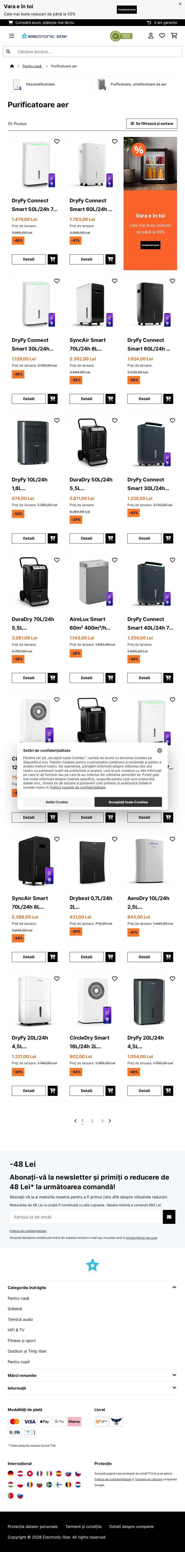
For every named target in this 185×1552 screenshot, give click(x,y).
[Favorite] (162, 36)
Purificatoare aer (64, 66)
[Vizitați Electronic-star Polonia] (20, 1485)
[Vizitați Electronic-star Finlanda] (59, 1485)
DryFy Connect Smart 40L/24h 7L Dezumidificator (149, 624)
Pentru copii (19, 1361)
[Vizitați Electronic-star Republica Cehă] (78, 1473)
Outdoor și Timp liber (27, 1351)
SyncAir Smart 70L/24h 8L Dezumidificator (89, 345)
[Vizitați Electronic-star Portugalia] (10, 1496)
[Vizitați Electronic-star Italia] (49, 1473)
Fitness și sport (22, 1340)
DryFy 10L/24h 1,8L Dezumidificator (32, 484)
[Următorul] (109, 1120)
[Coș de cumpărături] (174, 36)
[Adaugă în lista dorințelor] (56, 141)
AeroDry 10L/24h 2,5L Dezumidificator (148, 903)
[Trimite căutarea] (8, 51)
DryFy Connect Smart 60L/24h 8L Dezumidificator (92, 205)
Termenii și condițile (83, 1526)
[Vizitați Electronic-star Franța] (39, 1473)
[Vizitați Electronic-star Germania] (10, 1473)
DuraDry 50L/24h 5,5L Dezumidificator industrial (91, 484)
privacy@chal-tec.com (141, 1237)
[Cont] (150, 36)
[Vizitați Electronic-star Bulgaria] (39, 1485)
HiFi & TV (16, 1330)
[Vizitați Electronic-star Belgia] (68, 1485)
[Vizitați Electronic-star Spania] (59, 1473)
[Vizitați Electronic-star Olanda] (78, 1485)
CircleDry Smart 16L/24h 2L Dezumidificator (89, 1043)
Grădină (15, 1308)
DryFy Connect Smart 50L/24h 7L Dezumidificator (34, 205)
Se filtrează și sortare (154, 123)
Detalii (28, 259)
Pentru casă (32, 66)
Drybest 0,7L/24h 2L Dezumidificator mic (91, 903)
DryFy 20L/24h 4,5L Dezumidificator (32, 1043)
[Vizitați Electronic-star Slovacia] (68, 1473)
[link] (34, 163)
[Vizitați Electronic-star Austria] (20, 1473)
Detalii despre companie (131, 1526)
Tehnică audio (20, 1319)
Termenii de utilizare (148, 1479)
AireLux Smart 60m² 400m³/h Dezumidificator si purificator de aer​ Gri (92, 624)
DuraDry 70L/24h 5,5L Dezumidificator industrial (33, 624)
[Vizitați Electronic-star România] (30, 1485)
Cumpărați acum (127, 9)
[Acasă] (16, 66)
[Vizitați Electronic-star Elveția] (30, 1473)
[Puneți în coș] (53, 259)
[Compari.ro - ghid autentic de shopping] (121, 35)
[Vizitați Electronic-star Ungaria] (10, 1485)
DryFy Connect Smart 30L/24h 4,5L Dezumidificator (32, 345)
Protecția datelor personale (33, 1526)
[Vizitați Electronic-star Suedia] (49, 1485)
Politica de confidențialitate (28, 1231)
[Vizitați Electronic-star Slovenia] (20, 1496)
